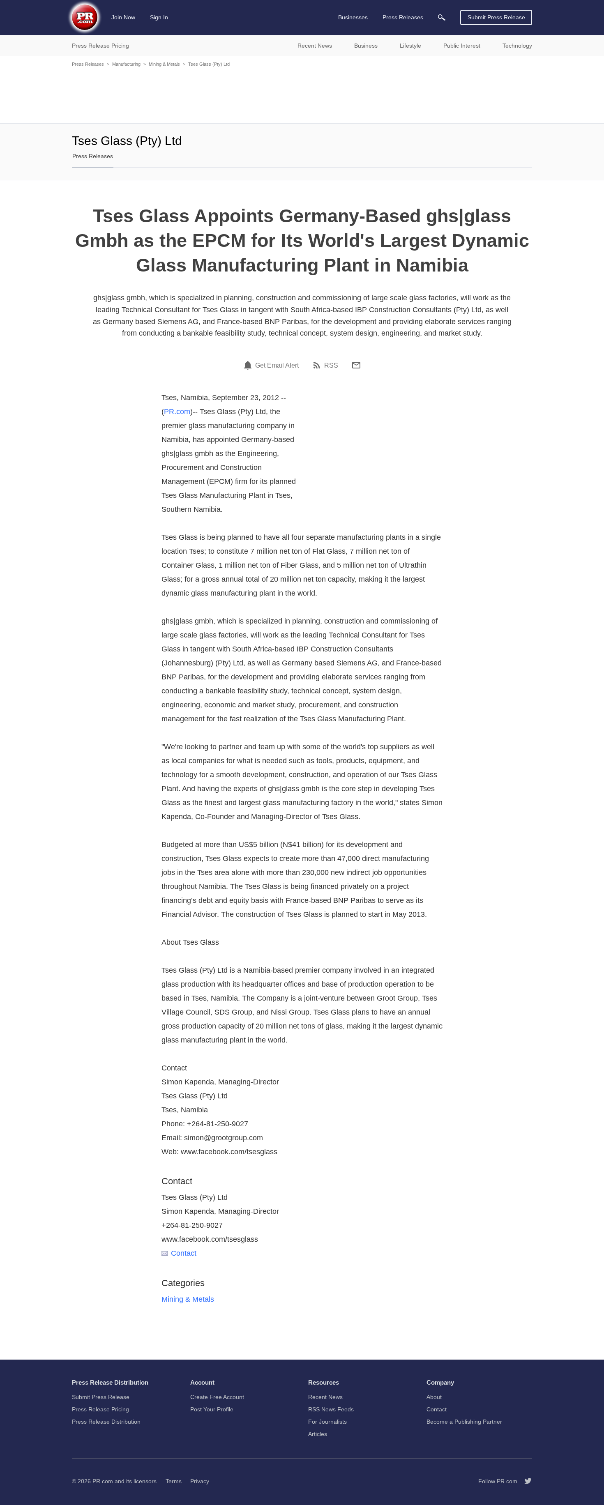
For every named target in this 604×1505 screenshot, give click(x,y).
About (434, 1397)
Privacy (199, 1481)
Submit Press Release (496, 17)
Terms (174, 1481)
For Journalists (327, 1421)
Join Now (123, 17)
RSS (331, 365)
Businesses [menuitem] (353, 17)
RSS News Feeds (331, 1409)
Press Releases (88, 64)
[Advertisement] (302, 94)
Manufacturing (126, 64)
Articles (317, 1434)
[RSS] (318, 365)
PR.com (177, 411)
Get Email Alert (277, 365)
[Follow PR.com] (524, 1481)
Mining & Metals (164, 64)
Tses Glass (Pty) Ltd (209, 64)
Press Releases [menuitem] (403, 17)
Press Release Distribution (106, 1421)
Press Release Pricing (100, 1409)
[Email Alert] (249, 365)
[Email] (356, 365)
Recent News (325, 1397)
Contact (183, 1253)
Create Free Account (217, 1397)
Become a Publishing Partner (464, 1421)
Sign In (159, 17)
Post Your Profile (211, 1409)
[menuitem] (441, 17)
